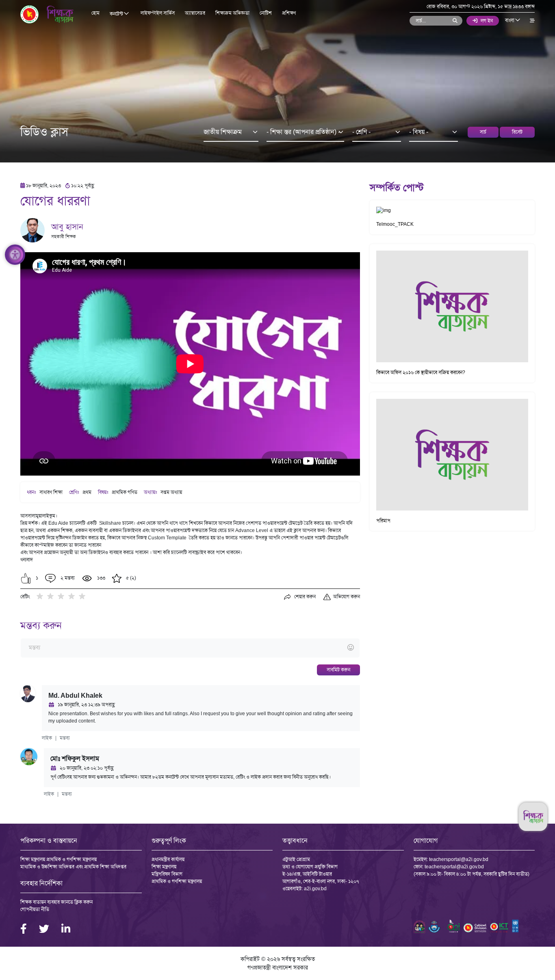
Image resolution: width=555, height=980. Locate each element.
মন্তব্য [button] (65, 738)
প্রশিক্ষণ (289, 13)
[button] (25, 578)
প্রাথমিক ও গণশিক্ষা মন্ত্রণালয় (177, 881)
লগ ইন (487, 21)
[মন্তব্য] (190, 648)
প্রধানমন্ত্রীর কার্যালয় (168, 859)
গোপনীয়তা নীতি (34, 909)
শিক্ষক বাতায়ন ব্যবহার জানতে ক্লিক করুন (56, 902)
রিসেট (517, 132)
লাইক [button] (47, 738)
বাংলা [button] (510, 20)
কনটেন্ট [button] (117, 14)
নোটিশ (266, 13)
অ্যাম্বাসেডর (195, 13)
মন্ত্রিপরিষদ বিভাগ (167, 874)
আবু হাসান (67, 226)
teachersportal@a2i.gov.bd (458, 859)
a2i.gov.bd (315, 888)
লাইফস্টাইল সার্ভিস (158, 13)
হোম (95, 13)
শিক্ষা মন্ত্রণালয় (164, 867)
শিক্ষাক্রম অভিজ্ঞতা (232, 13)
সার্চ (483, 132)
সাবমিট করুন (338, 670)
